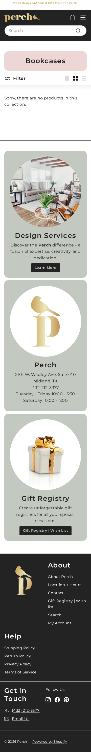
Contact (56, 592)
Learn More (46, 267)
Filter (19, 78)
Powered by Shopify (49, 741)
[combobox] (45, 30)
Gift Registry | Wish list (67, 603)
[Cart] (72, 17)
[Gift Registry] (45, 454)
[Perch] (45, 321)
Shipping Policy (19, 648)
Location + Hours (64, 584)
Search (54, 615)
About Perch (60, 576)
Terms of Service (20, 672)
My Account (59, 623)
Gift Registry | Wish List (45, 530)
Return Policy (17, 656)
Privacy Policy (18, 664)
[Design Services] (45, 191)
